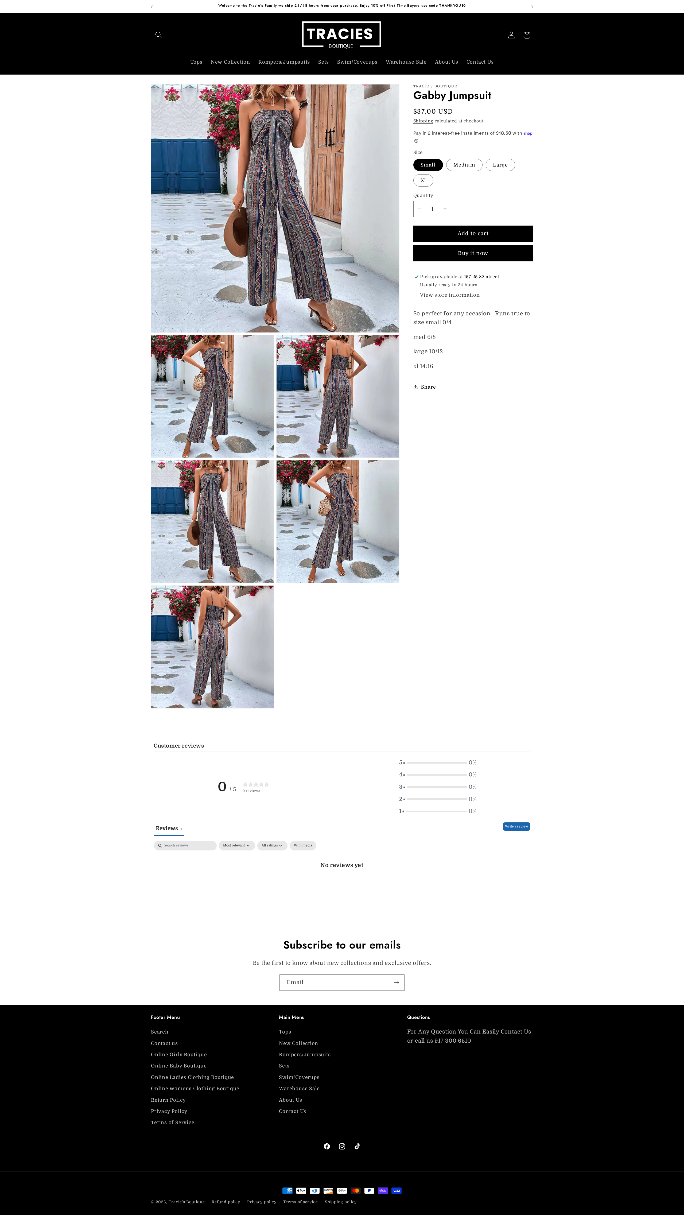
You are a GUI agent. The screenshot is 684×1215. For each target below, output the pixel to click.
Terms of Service (172, 1122)
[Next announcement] (532, 6)
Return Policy (168, 1100)
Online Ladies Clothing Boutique (192, 1077)
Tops (285, 1032)
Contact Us (292, 1111)
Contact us (164, 1043)
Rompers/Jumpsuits (305, 1054)
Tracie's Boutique (187, 1202)
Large (500, 165)
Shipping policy (341, 1202)
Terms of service (300, 1202)
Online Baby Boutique (179, 1066)
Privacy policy (262, 1202)
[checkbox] (303, 845)
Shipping (423, 121)
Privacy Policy (169, 1111)
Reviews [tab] (169, 828)
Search (160, 1032)
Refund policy (226, 1202)
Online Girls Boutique (179, 1054)
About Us (290, 1100)
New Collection (298, 1043)
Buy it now (473, 253)
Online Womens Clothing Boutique (195, 1088)
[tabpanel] (342, 882)
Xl (423, 180)
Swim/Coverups (299, 1077)
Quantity (423, 195)
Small (428, 165)
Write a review (516, 826)
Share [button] (428, 386)
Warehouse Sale (299, 1088)
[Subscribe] (396, 982)
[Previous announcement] (152, 6)
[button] (158, 35)
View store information (450, 295)
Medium (464, 165)
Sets (284, 1066)
